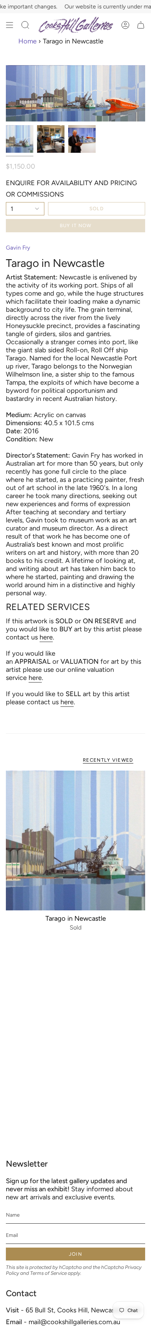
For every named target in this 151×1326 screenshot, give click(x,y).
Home (27, 41)
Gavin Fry (18, 247)
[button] (25, 25)
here (46, 637)
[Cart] (140, 25)
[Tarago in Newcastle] (75, 840)
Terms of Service (48, 1273)
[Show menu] (9, 25)
